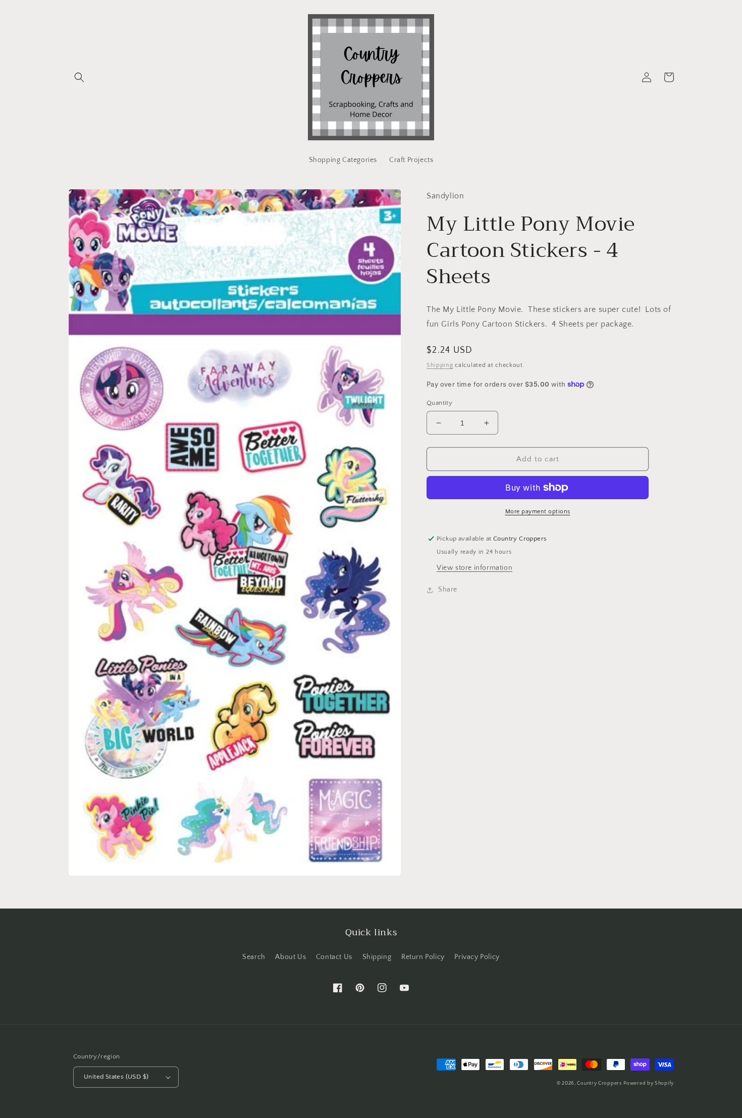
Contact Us (334, 957)
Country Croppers (599, 1083)
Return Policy (423, 957)
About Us (290, 957)
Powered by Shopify (648, 1083)
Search (254, 957)
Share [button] (447, 589)
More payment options (537, 511)
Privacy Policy (476, 957)
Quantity (439, 402)
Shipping (440, 365)
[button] (79, 77)
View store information (474, 568)
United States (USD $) (116, 1076)
